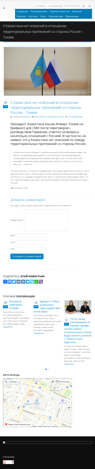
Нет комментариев (75, 117)
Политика (21, 16)
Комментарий (17, 220)
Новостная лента (40, 117)
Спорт (43, 16)
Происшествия (55, 16)
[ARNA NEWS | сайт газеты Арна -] (9, 11)
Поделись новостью (59, 11)
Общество (77, 11)
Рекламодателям (55, 6)
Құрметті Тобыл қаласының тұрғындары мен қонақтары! (16, 306)
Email (13, 242)
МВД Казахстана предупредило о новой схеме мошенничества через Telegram (78, 325)
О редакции (40, 6)
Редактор (26, 117)
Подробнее (8, 333)
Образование (71, 16)
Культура (32, 16)
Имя (12, 235)
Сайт (12, 249)
